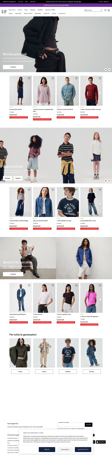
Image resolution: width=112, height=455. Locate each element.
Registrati (70, 1)
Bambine (7, 178)
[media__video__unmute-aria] (109, 69)
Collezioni (46, 13)
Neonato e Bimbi (50, 9)
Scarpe (54, 13)
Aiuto (26, 1)
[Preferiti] (105, 10)
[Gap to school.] (56, 155)
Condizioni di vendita (12, 447)
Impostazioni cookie (12, 452)
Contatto (20, 1)
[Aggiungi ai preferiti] (29, 78)
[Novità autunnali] (56, 44)
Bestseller (38, 13)
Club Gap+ (33, 1)
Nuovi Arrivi (12, 9)
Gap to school (28, 13)
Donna (20, 9)
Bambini (18, 178)
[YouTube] (93, 435)
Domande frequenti (12, 438)
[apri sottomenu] (16, 10)
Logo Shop (18, 13)
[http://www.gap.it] (4, 11)
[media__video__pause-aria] (105, 69)
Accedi (100, 1)
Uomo (26, 9)
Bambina (32, 9)
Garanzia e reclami (12, 445)
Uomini (44, 371)
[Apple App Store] (101, 442)
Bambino (40, 9)
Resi (8, 443)
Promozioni (62, 13)
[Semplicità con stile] (56, 258)
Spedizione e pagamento (9, 1)
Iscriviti (88, 424)
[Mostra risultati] (101, 10)
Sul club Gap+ (77, 1)
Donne (20, 371)
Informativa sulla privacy (13, 450)
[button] (100, 93)
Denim (10, 13)
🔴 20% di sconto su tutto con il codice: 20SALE (56, 5)
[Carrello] (109, 10)
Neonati (91, 371)
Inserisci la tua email (64, 422)
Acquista (13, 67)
